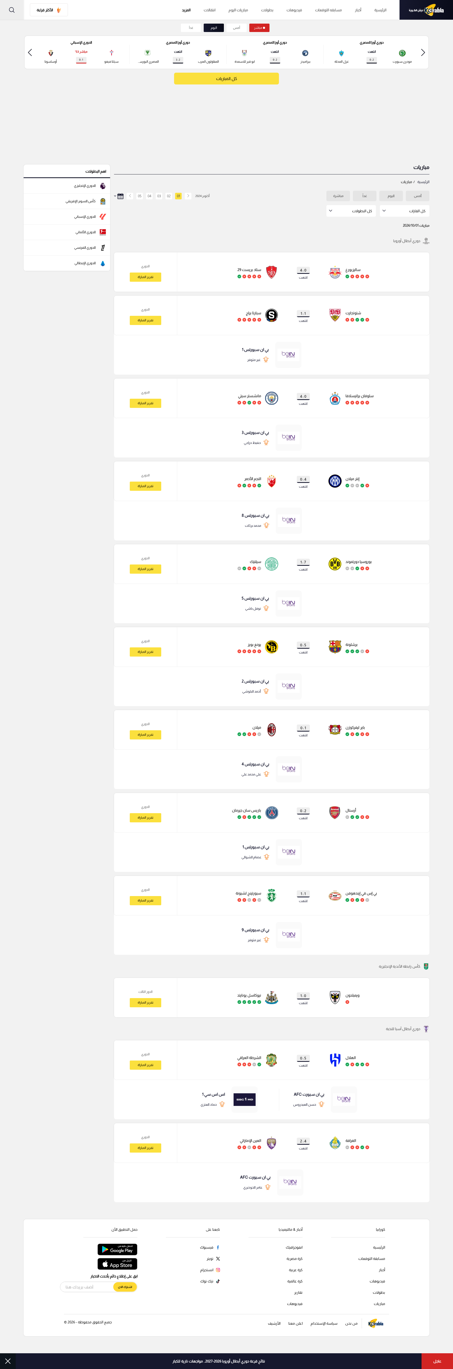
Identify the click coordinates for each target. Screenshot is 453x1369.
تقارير (298, 1292)
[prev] (423, 52)
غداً (191, 28)
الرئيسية (380, 10)
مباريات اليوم (238, 10)
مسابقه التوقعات (328, 10)
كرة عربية (296, 1270)
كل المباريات (226, 78)
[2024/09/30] (188, 196)
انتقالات (209, 10)
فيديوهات (294, 10)
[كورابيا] (426, 10)
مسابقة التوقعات (371, 1258)
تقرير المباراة (145, 277)
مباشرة (338, 196)
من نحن (351, 1323)
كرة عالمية (295, 1281)
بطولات (267, 10)
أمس (236, 28)
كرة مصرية (295, 1258)
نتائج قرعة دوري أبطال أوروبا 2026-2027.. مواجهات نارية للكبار (218, 1361)
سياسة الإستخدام (324, 1323)
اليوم (214, 28)
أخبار (358, 10)
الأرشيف (274, 1323)
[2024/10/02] (128, 196)
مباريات (379, 1304)
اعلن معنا (295, 1323)
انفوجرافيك (294, 1247)
